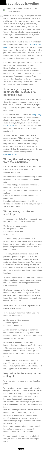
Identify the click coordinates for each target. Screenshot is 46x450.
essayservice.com (10, 154)
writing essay (36, 115)
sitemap (21, 449)
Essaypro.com (8, 125)
